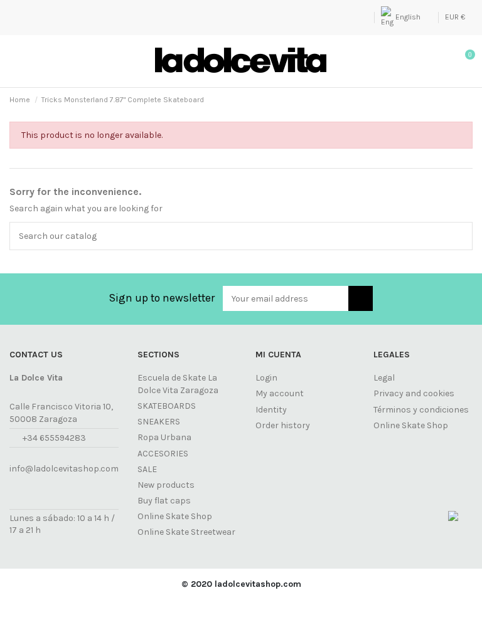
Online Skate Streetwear (186, 532)
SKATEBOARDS (166, 406)
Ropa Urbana (164, 437)
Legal (384, 377)
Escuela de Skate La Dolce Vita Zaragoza (177, 384)
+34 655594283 (54, 438)
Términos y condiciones (421, 409)
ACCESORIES (162, 453)
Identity (271, 409)
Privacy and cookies (413, 393)
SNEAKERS (158, 421)
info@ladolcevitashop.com (64, 468)
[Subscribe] (360, 298)
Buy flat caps (164, 500)
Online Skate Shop (174, 516)
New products (166, 485)
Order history (282, 425)
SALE (147, 469)
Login (266, 377)
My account (279, 393)
